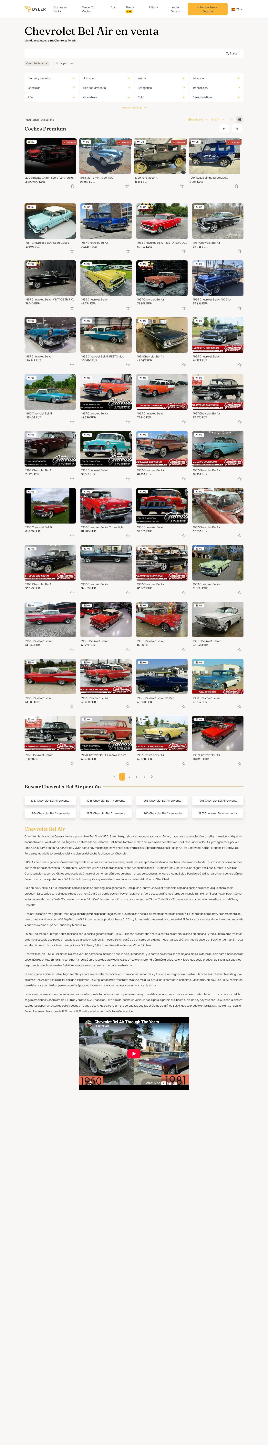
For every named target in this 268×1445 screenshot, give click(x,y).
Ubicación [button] (89, 78)
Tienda (130, 9)
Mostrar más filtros (132, 107)
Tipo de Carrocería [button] (94, 88)
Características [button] (202, 97)
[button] (152, 777)
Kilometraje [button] (90, 97)
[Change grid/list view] (232, 119)
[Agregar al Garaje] (72, 186)
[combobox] (134, 53)
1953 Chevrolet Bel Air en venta (218, 800)
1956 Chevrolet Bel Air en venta (161, 800)
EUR (216, 119)
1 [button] (122, 776)
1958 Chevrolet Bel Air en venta (106, 813)
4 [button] (144, 776)
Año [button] (30, 97)
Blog (113, 7)
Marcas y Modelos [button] (39, 78)
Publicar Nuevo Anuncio (208, 9)
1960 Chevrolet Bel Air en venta (162, 813)
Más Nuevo (197, 119)
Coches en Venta (60, 9)
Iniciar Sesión (175, 9)
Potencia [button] (198, 78)
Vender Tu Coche (88, 9)
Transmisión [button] (200, 88)
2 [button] (129, 776)
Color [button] (141, 97)
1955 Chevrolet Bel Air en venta (106, 800)
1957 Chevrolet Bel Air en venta (50, 800)
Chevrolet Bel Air (35, 63)
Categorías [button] (145, 88)
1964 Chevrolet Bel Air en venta (50, 813)
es (237, 9)
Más (152, 7)
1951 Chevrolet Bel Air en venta (218, 813)
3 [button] (137, 776)
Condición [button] (34, 88)
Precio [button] (142, 78)
